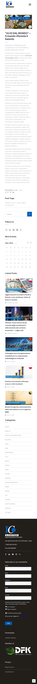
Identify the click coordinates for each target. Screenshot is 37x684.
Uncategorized (10, 504)
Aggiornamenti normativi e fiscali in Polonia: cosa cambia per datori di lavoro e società (18, 297)
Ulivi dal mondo (9, 205)
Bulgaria (8, 439)
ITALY (12, 18)
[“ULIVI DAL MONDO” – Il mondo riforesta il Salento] (18, 22)
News (26, 18)
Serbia (7, 486)
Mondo (19, 18)
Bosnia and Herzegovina (13, 435)
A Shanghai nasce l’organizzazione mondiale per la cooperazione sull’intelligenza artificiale (17, 356)
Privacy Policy (9, 667)
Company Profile (10, 638)
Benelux (7, 431)
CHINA (7, 444)
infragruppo (9, 452)
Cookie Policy (9, 672)
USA (6, 495)
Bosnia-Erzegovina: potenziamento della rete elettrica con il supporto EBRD (18, 409)
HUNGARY (8, 508)
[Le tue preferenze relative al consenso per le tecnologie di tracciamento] (34, 681)
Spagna (7, 491)
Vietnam (7, 512)
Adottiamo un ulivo (10, 203)
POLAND (7, 474)
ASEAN (7, 426)
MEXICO (7, 461)
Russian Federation (11, 482)
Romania (8, 478)
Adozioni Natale (21, 203)
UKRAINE (7, 499)
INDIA (6, 448)
